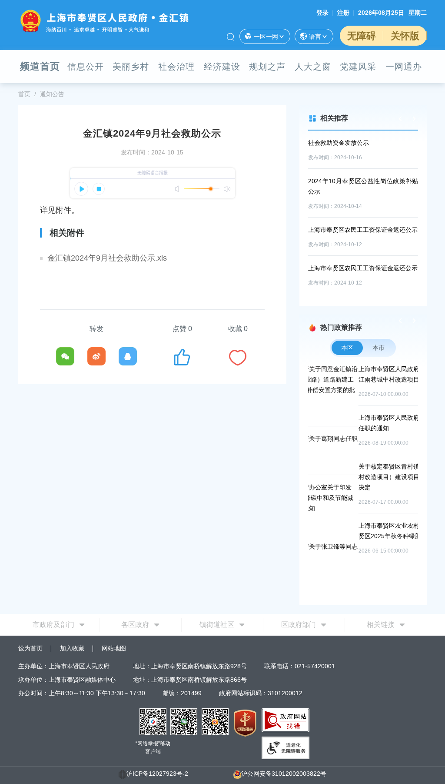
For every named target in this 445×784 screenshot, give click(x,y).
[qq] (128, 356)
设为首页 (30, 648)
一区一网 (266, 36)
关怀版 (405, 35)
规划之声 (267, 66)
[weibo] (96, 356)
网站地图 (114, 648)
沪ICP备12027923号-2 (157, 773)
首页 (24, 93)
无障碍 (361, 35)
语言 (315, 36)
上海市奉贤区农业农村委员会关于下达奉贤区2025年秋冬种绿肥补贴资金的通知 (364, 530)
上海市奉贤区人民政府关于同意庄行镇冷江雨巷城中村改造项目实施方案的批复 (364, 374)
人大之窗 (313, 66)
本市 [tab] (378, 347)
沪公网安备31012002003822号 (283, 773)
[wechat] (65, 356)
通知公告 (52, 93)
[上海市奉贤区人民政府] (104, 20)
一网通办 (403, 66)
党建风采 (358, 66)
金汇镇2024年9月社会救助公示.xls (107, 258)
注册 (343, 12)
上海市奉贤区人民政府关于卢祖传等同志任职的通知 (364, 423)
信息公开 (85, 66)
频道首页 (40, 66)
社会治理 (176, 66)
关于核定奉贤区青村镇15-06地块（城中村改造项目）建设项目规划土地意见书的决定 (364, 477)
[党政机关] (245, 722)
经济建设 (222, 66)
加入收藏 (72, 648)
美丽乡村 (131, 66)
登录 (322, 12)
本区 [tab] (347, 347)
